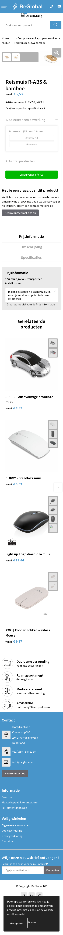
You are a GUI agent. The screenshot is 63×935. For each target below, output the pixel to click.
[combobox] (26, 25)
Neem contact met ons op (20, 213)
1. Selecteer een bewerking (25, 119)
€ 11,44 (14, 560)
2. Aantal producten (20, 161)
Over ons (7, 797)
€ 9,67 (13, 641)
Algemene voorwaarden (16, 825)
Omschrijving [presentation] (31, 246)
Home (5, 38)
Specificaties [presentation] (31, 257)
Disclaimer (8, 841)
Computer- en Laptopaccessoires (37, 38)
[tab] (31, 236)
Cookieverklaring (12, 830)
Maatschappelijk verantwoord (19, 802)
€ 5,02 (13, 484)
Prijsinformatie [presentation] (31, 236)
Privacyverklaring (12, 836)
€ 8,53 (13, 408)
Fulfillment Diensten (14, 807)
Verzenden (52, 870)
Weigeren (32, 922)
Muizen (6, 43)
